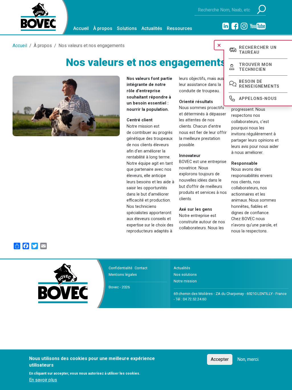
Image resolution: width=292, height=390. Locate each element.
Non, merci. (248, 359)
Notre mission (185, 281)
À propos (102, 28)
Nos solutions (185, 274)
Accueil (81, 28)
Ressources (179, 28)
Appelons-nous (258, 98)
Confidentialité (120, 268)
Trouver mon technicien (255, 67)
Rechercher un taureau (257, 50)
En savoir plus (43, 380)
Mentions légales (123, 274)
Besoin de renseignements (259, 84)
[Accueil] (36, 17)
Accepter (220, 359)
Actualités (151, 28)
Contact (141, 268)
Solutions (127, 28)
